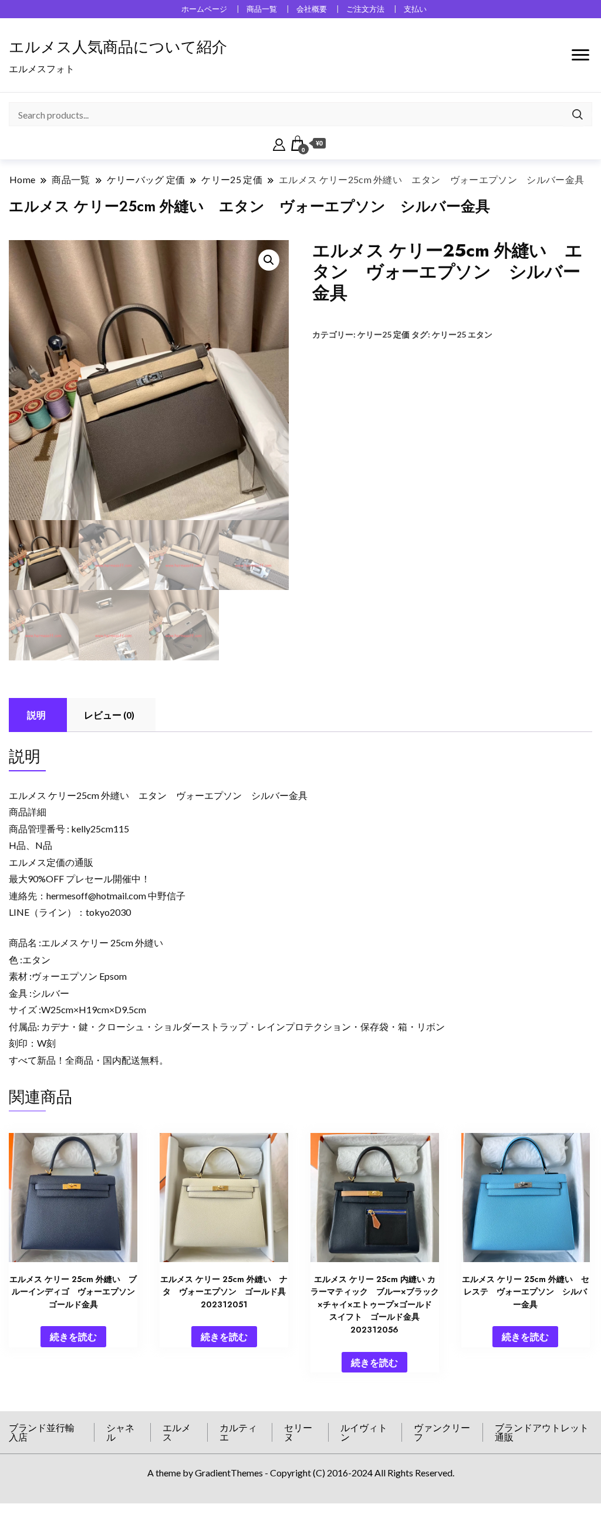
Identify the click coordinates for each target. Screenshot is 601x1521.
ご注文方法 (365, 9)
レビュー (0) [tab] (109, 714)
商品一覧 (262, 9)
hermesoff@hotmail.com (96, 895)
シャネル (120, 1432)
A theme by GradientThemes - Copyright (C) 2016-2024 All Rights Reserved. (300, 1472)
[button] (268, 260)
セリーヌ (298, 1432)
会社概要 (311, 9)
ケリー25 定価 (383, 334)
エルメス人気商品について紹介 (118, 47)
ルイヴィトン (363, 1432)
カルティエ (238, 1432)
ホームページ (204, 9)
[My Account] (279, 143)
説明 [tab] (36, 714)
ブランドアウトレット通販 (542, 1432)
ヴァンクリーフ (442, 1432)
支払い (415, 9)
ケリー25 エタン (462, 334)
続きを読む (73, 1336)
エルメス (177, 1432)
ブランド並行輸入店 (42, 1432)
